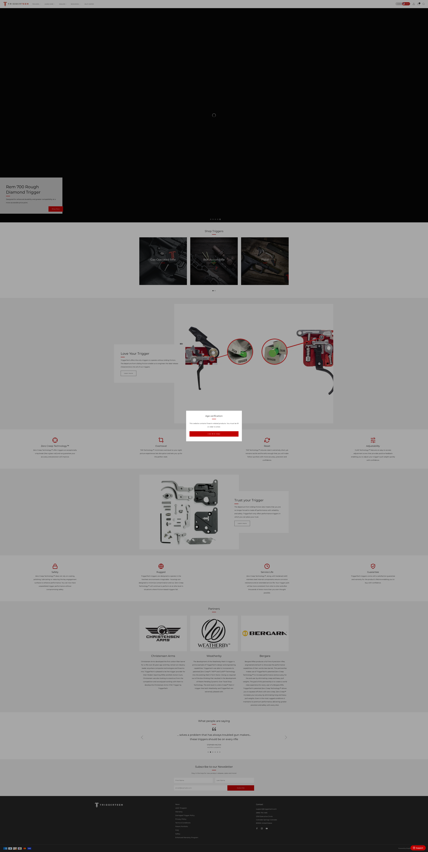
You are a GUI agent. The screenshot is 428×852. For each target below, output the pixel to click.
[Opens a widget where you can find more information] (418, 848)
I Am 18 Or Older (214, 434)
